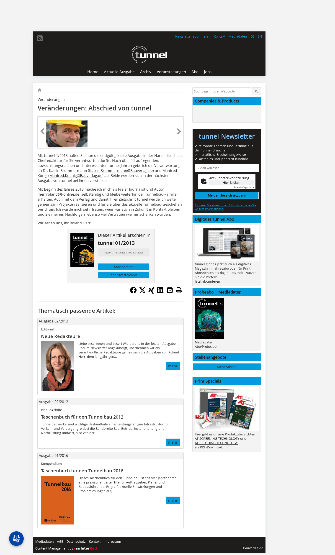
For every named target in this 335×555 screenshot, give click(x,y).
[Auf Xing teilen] (151, 292)
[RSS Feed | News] (39, 38)
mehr (173, 365)
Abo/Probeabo (205, 346)
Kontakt (219, 36)
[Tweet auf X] (142, 292)
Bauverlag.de (253, 548)
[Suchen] (256, 91)
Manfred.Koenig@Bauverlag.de (75, 175)
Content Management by (54, 548)
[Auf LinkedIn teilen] (160, 292)
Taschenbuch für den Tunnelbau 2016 (82, 471)
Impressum (112, 541)
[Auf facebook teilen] (133, 292)
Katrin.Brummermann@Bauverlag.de (121, 170)
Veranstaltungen (171, 71)
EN (260, 36)
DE (252, 36)
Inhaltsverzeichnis (123, 275)
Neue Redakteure (60, 336)
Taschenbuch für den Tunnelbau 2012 (82, 417)
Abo (194, 71)
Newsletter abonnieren (193, 36)
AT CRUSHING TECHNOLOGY (216, 443)
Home (92, 71)
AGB (60, 541)
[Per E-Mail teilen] (169, 290)
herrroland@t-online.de (59, 194)
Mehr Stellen (227, 367)
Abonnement (124, 267)
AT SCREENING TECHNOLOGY (217, 438)
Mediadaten (238, 36)
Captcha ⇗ (244, 187)
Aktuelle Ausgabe (119, 71)
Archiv (145, 71)
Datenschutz (76, 541)
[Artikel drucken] (178, 290)
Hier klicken (231, 182)
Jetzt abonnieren (207, 281)
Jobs (207, 71)
